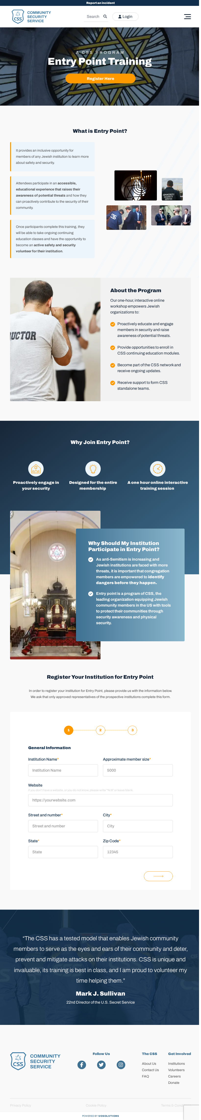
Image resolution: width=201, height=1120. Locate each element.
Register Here (100, 78)
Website (35, 785)
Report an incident (100, 3)
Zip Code (112, 841)
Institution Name (43, 759)
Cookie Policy (96, 1105)
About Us (149, 1063)
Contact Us (150, 1070)
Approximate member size (127, 759)
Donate (173, 1082)
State (33, 841)
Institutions (176, 1063)
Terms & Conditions (176, 1105)
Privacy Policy (20, 1105)
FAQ (145, 1076)
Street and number (45, 815)
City (107, 815)
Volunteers (176, 1070)
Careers (174, 1076)
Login (127, 16)
